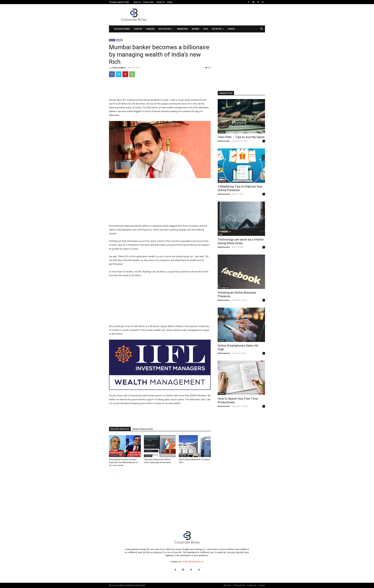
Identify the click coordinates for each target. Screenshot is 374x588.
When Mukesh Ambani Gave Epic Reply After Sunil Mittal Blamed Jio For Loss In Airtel (123, 462)
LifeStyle (222, 132)
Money (112, 40)
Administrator (224, 141)
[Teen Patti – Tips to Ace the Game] (241, 116)
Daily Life (148, 456)
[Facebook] (248, 2)
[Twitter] (263, 2)
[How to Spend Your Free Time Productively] (241, 378)
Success (119, 40)
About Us (137, 2)
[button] (261, 29)
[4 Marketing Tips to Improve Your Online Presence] (241, 165)
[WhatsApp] (132, 74)
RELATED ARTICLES (120, 429)
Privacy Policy (148, 2)
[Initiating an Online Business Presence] (241, 272)
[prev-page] (111, 471)
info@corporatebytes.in (193, 561)
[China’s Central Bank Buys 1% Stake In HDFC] (195, 446)
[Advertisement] (212, 14)
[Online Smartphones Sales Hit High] (241, 325)
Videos (231, 29)
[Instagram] (253, 2)
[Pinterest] (258, 2)
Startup (138, 29)
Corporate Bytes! (118, 67)
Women (195, 29)
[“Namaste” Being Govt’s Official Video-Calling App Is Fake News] (160, 446)
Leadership (114, 456)
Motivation (164, 29)
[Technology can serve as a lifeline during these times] (241, 219)
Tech (205, 29)
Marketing (182, 29)
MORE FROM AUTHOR (143, 429)
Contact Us (160, 2)
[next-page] (115, 471)
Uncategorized (224, 288)
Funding (150, 29)
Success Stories (122, 29)
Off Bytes (216, 29)
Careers (170, 2)
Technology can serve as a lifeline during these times (241, 241)
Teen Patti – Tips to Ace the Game (241, 137)
